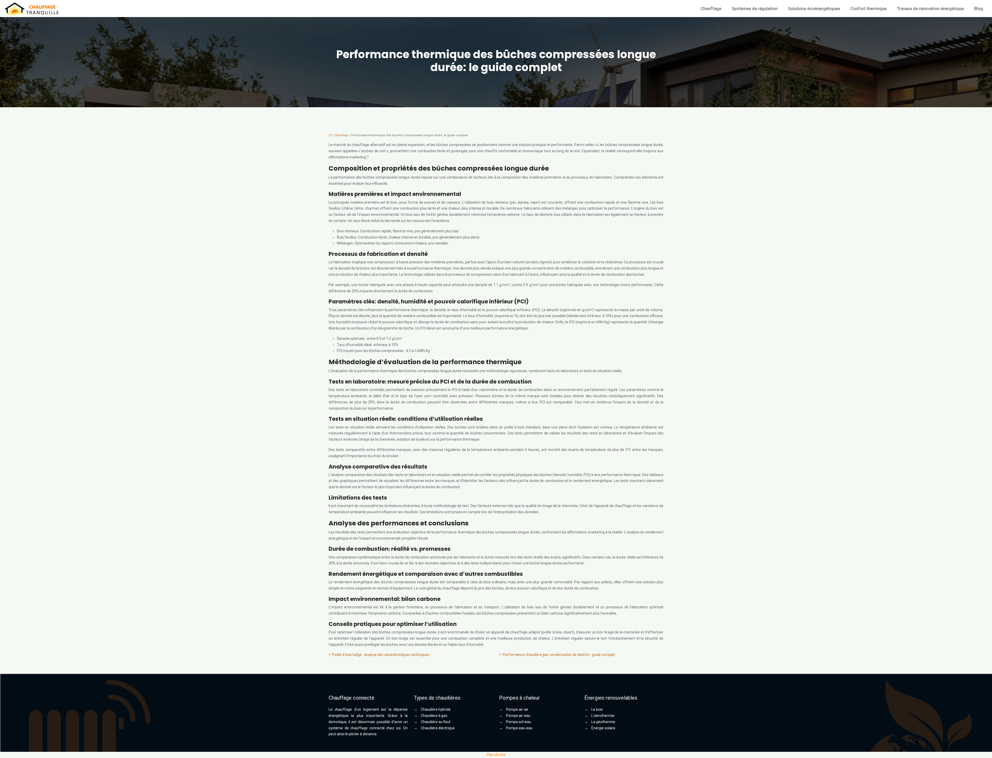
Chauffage (711, 8)
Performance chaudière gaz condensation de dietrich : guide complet (559, 655)
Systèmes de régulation (755, 8)
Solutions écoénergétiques (814, 8)
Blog (978, 8)
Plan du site (496, 755)
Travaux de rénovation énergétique (930, 8)
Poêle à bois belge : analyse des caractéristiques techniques (380, 655)
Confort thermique (868, 8)
